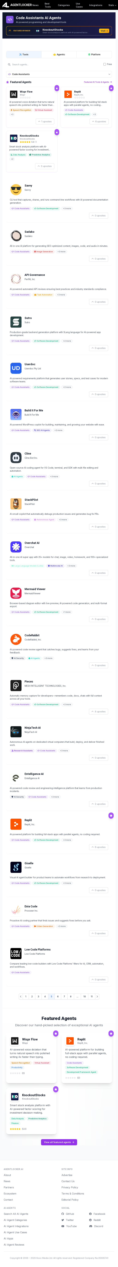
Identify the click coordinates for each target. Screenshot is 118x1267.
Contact (8, 1199)
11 (92, 996)
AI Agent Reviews (14, 1244)
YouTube (71, 1226)
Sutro (28, 318)
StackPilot (31, 499)
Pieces (29, 681)
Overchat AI (32, 542)
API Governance (35, 274)
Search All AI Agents (16, 1213)
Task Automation (44, 295)
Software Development (78, 114)
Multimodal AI (56, 566)
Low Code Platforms (38, 949)
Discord (98, 1226)
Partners (9, 1187)
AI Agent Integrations (16, 1226)
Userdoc (30, 364)
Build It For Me (34, 410)
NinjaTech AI (33, 727)
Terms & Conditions (72, 1193)
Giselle (29, 863)
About (7, 1175)
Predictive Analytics (41, 155)
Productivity (17, 1067)
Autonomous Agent (45, 519)
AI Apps (8, 1238)
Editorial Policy (70, 1199)
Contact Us (68, 1181)
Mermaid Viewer (35, 589)
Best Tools (48, 5)
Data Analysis (19, 155)
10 (84, 996)
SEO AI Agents (43, 430)
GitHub (69, 1213)
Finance (15, 1123)
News (35, 5)
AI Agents (18, 476)
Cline (28, 453)
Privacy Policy (69, 1187)
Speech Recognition (22, 110)
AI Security (19, 658)
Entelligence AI (34, 774)
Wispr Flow (26, 91)
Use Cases (79, 5)
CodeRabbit (32, 635)
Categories (64, 5)
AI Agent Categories (15, 1220)
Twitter (69, 1220)
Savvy (28, 185)
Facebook (99, 1213)
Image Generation (45, 251)
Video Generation (45, 926)
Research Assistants (23, 750)
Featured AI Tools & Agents (97, 82)
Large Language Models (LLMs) (28, 566)
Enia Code (31, 906)
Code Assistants (75, 110)
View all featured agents (57, 1142)
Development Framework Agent (81, 1072)
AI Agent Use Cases (15, 1232)
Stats (111, 5)
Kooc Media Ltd (44, 1258)
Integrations (95, 5)
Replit (77, 91)
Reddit (97, 1220)
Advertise (66, 1175)
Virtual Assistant (44, 110)
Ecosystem (10, 1193)
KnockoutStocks (29, 135)
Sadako (29, 231)
